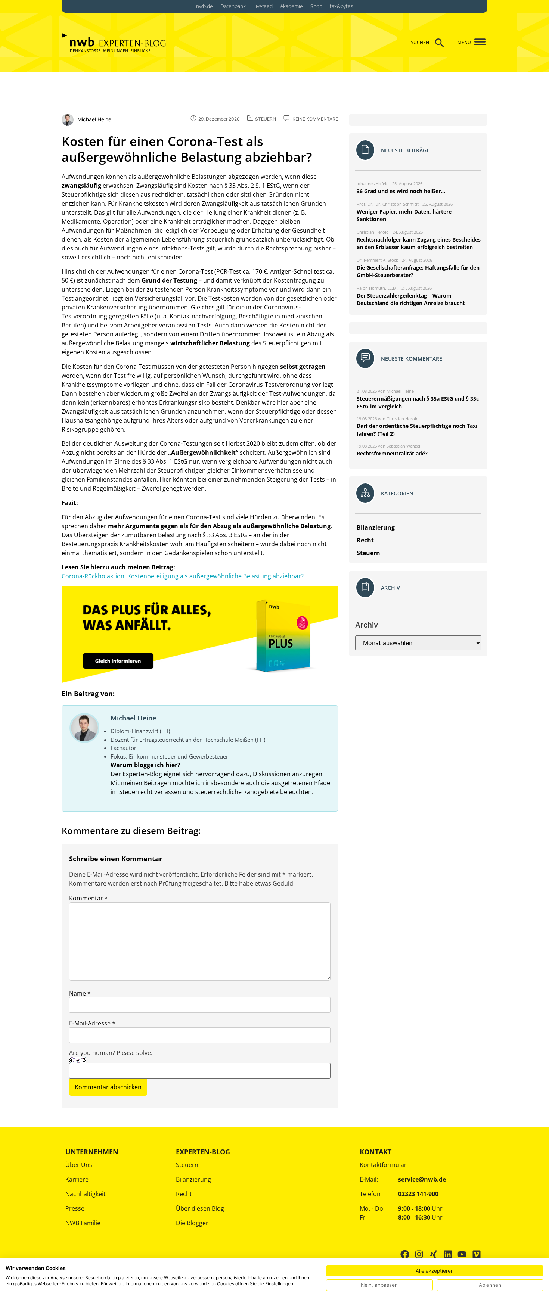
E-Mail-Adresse (92, 1023)
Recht (184, 1194)
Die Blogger (192, 1223)
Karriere (77, 1179)
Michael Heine (133, 717)
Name (80, 993)
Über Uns (78, 1165)
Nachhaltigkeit (85, 1194)
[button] (477, 42)
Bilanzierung (193, 1179)
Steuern (187, 1165)
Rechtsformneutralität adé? (392, 453)
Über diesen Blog (200, 1208)
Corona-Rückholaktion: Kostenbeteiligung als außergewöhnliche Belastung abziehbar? (183, 576)
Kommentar (88, 898)
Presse (74, 1208)
